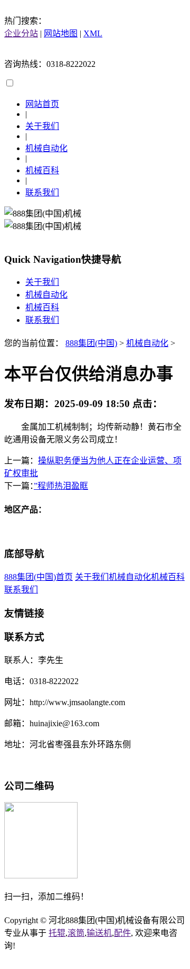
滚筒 (76, 932)
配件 (122, 932)
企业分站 (21, 33)
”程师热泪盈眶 (61, 485)
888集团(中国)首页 (38, 576)
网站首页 (42, 104)
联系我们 (42, 192)
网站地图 (61, 33)
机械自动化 (46, 148)
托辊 (57, 932)
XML (92, 33)
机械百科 (42, 170)
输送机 (99, 932)
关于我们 (42, 126)
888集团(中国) (91, 343)
